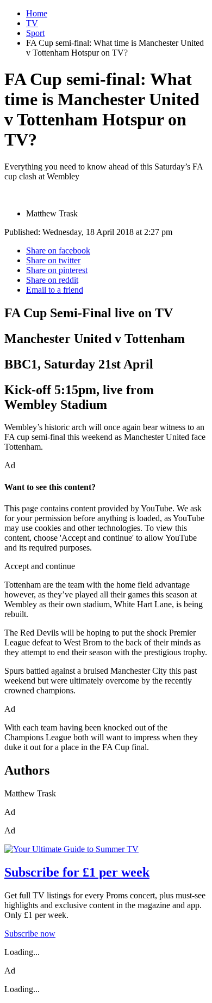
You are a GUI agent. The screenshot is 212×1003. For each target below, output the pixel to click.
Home (36, 13)
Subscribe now (29, 933)
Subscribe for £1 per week (76, 872)
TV (32, 23)
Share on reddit (52, 280)
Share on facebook (58, 250)
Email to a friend (54, 289)
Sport (35, 33)
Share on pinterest (57, 270)
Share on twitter (53, 260)
